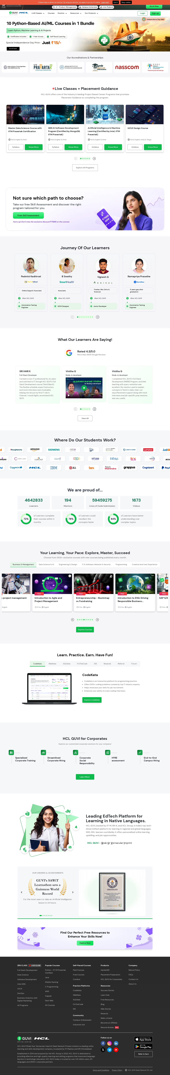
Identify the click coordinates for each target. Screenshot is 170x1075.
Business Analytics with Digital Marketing (27, 999)
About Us (132, 984)
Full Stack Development (27, 970)
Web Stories (106, 1009)
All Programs (22, 1005)
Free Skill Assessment (28, 215)
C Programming (51, 986)
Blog (102, 1004)
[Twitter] (103, 1049)
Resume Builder (109, 1027)
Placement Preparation (110, 974)
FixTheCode (78, 1004)
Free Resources (107, 999)
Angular (48, 996)
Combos (76, 979)
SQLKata (76, 999)
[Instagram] (109, 1043)
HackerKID (105, 970)
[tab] (23, 564)
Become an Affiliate (109, 1023)
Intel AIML (21, 984)
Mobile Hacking (51, 982)
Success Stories (107, 990)
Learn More (87, 778)
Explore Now (85, 943)
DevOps (20, 993)
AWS (47, 991)
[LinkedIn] (116, 1043)
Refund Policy (134, 970)
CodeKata (77, 990)
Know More (34, 147)
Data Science (23, 975)
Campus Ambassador (82, 1020)
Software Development (27, 979)
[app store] (143, 1039)
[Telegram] (109, 1049)
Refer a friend (106, 1018)
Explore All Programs (85, 167)
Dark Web (49, 1000)
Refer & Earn (143, 1054)
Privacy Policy (117, 1070)
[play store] (143, 1046)
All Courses (50, 1005)
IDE (74, 1009)
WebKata (77, 995)
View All (85, 418)
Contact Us (133, 979)
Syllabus (15, 147)
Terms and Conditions (101, 1070)
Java (47, 977)
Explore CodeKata (92, 700)
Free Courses (78, 974)
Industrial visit (79, 1024)
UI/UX (19, 988)
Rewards (104, 1013)
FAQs (131, 974)
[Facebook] (103, 1043)
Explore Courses (85, 629)
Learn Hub (105, 995)
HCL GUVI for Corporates (111, 979)
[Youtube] (116, 1049)
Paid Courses (78, 970)
